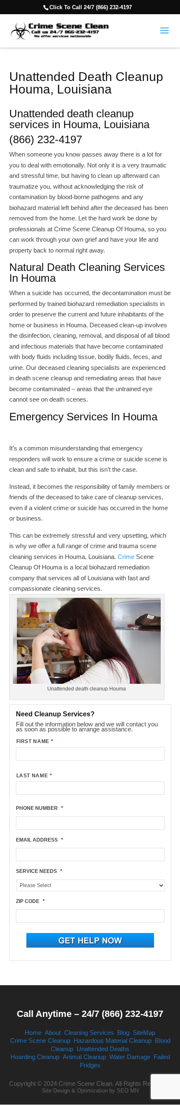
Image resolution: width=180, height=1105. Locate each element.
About (53, 1032)
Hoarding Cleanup (34, 1056)
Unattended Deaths (103, 1048)
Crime (127, 556)
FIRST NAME (35, 741)
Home (33, 1032)
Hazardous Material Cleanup (113, 1040)
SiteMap (144, 1032)
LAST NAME (34, 776)
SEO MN (128, 1090)
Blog (123, 1032)
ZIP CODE (30, 901)
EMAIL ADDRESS (39, 840)
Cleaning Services (89, 1032)
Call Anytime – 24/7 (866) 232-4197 (90, 1014)
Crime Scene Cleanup (40, 1040)
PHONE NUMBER (39, 808)
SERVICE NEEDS (39, 871)
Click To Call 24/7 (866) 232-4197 (90, 7)
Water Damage (129, 1056)
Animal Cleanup (84, 1056)
